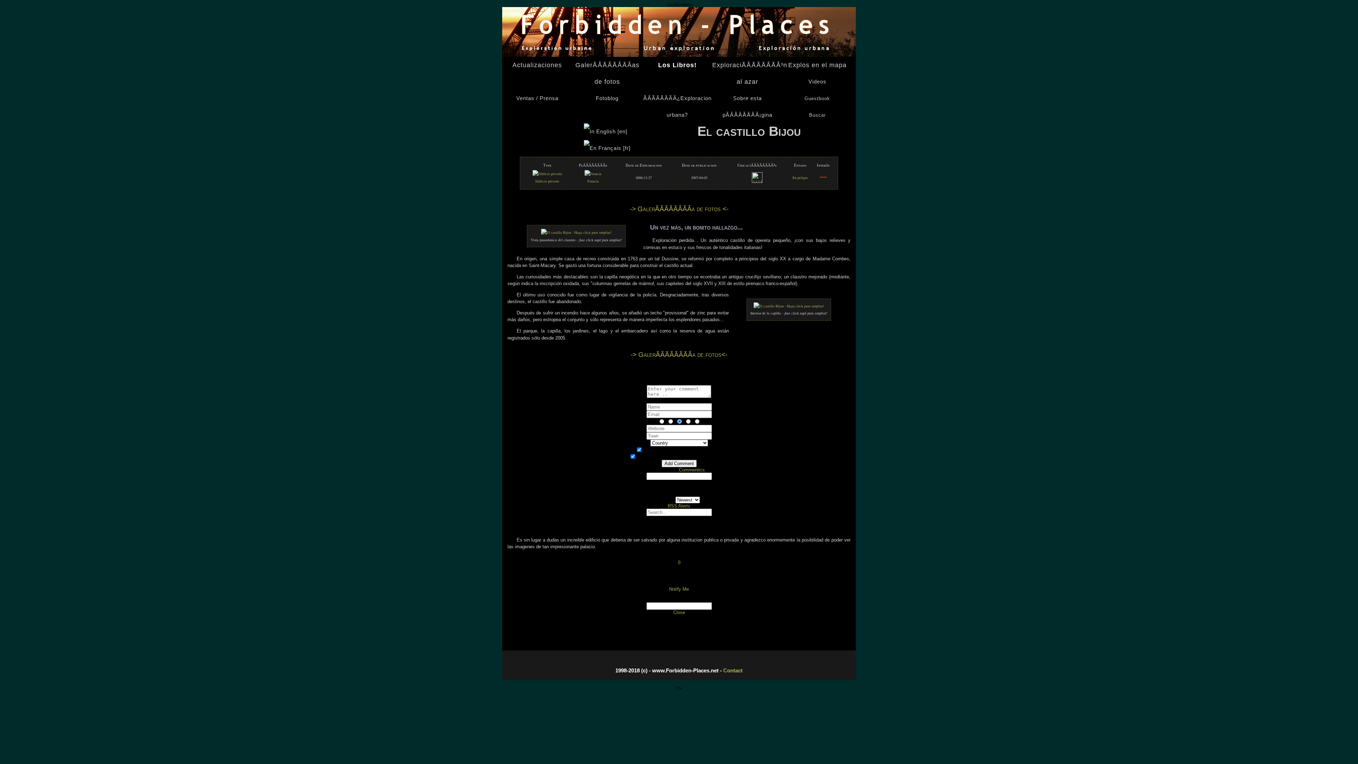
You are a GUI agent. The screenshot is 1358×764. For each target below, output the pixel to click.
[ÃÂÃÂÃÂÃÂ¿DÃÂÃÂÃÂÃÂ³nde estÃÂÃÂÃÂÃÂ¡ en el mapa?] (757, 181)
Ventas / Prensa (537, 98)
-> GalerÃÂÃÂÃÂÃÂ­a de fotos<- (679, 354)
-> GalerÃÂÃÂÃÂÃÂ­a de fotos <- (679, 209)
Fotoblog (607, 98)
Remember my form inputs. (683, 457)
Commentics (692, 470)
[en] (622, 131)
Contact (733, 670)
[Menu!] (679, 55)
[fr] (626, 148)
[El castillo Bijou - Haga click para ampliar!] (576, 232)
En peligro (800, 177)
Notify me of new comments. (683, 450)
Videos (817, 82)
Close (679, 612)
